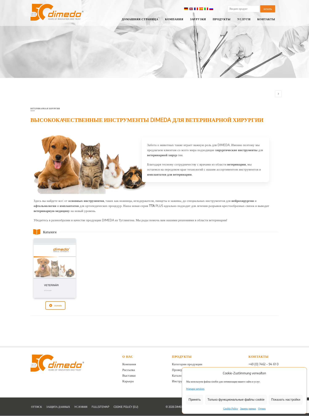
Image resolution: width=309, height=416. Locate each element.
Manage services (195, 388)
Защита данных (248, 408)
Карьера (128, 381)
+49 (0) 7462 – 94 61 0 (263, 364)
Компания (129, 364)
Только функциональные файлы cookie (235, 399)
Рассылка (128, 370)
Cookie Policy (230, 408)
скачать (58, 305)
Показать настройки (285, 399)
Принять (195, 399)
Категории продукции (187, 364)
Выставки (129, 375)
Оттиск (262, 408)
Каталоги (178, 375)
